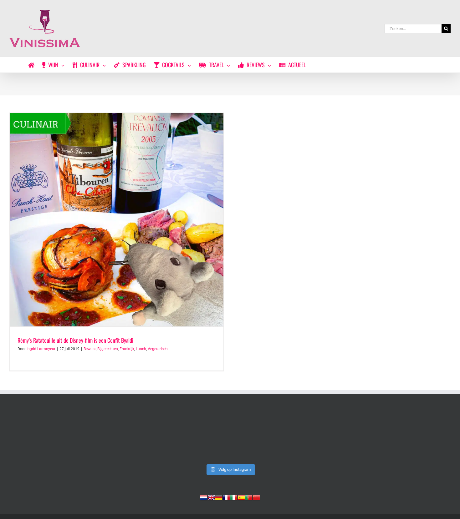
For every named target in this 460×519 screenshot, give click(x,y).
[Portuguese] (249, 496)
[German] (218, 496)
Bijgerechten (107, 349)
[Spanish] (241, 496)
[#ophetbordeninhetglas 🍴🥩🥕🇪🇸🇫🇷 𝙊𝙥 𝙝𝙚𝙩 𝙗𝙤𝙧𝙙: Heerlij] (141, 435)
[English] (211, 496)
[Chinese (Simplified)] (256, 496)
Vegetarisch (158, 349)
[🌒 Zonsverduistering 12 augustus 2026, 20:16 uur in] (408, 435)
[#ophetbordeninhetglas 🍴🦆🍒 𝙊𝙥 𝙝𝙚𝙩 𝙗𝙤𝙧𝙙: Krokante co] (230, 435)
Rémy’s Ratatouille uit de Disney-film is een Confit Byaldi (75, 340)
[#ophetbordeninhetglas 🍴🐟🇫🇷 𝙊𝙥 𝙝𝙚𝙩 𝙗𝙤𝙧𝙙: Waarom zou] (52, 435)
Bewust (90, 349)
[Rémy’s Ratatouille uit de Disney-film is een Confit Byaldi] (116, 219)
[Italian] (234, 496)
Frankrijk (127, 349)
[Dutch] (203, 496)
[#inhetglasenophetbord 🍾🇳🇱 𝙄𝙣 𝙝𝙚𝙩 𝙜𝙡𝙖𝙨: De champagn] (319, 435)
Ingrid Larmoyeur (41, 349)
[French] (226, 496)
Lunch (141, 349)
